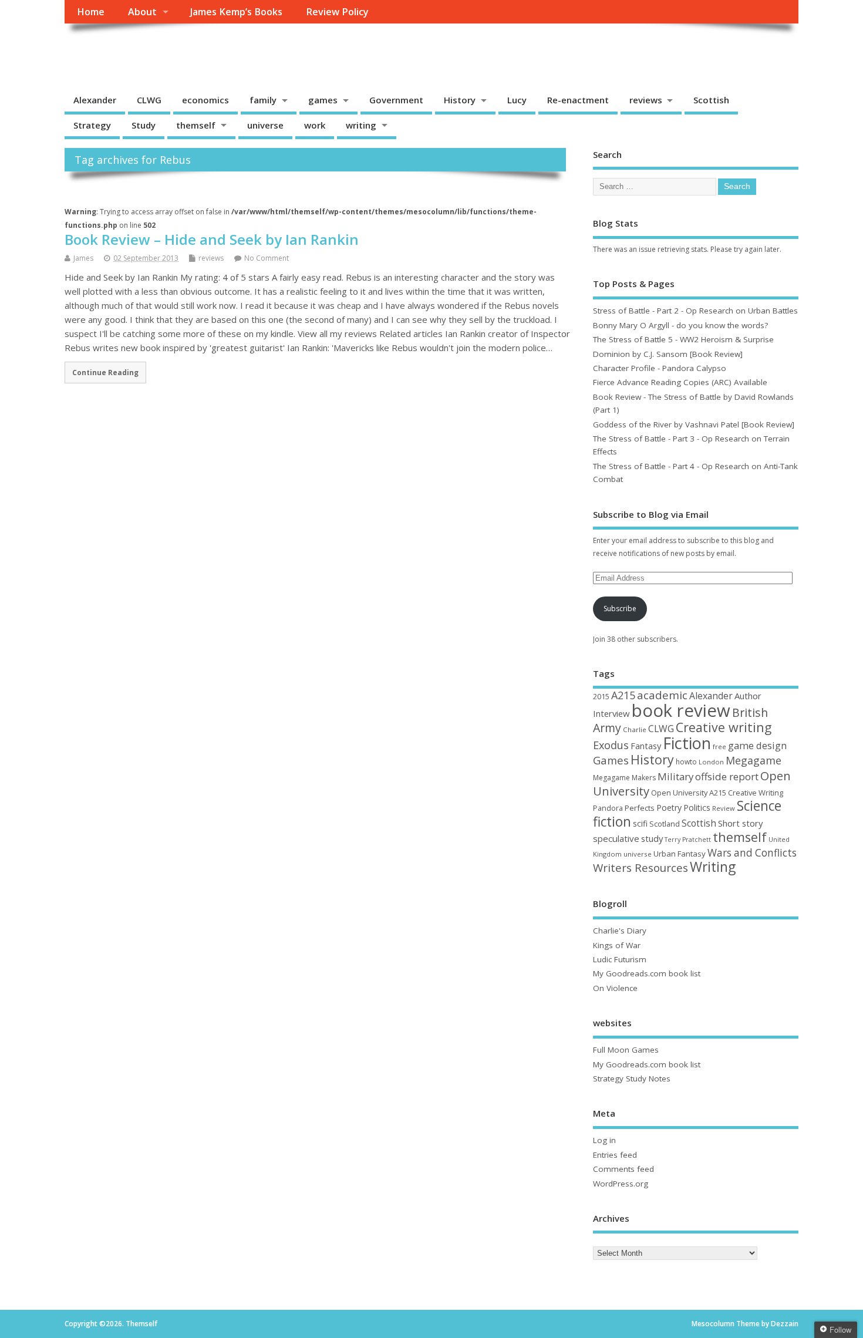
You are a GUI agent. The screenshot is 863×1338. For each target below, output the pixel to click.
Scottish (711, 100)
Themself (109, 50)
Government (396, 100)
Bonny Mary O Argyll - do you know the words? (680, 325)
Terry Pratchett (688, 839)
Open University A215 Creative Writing (717, 792)
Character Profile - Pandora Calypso (659, 368)
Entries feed (615, 1155)
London (711, 761)
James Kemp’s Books (236, 11)
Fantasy (646, 745)
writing (361, 125)
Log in (604, 1140)
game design (757, 745)
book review (681, 710)
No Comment (266, 258)
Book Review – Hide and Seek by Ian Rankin (212, 239)
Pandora (608, 808)
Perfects (640, 808)
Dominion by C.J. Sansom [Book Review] (668, 354)
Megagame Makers (624, 778)
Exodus (611, 745)
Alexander (94, 100)
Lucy (517, 100)
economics (205, 100)
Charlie (634, 729)
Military (675, 776)
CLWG (149, 100)
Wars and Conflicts (752, 853)
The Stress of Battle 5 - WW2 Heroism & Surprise (683, 339)
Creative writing (723, 727)
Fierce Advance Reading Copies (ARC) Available (680, 382)
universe (265, 125)
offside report (727, 776)
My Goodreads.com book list (646, 973)
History (460, 100)
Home (90, 11)
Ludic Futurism (619, 959)
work (314, 125)
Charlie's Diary (619, 930)
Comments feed (623, 1169)
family (263, 100)
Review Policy (337, 11)
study (652, 838)
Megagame (753, 760)
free (719, 746)
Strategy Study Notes (631, 1078)
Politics (696, 807)
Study (144, 125)
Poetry (669, 807)
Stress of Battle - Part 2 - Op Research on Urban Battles (695, 310)
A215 (623, 695)
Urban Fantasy (679, 853)
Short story (740, 823)
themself (195, 125)
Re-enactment (578, 100)
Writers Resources (640, 867)
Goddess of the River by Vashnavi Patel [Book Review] (693, 424)
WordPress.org (620, 1183)
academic (662, 694)
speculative (616, 838)
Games (611, 760)
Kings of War (616, 945)
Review (723, 808)
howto (686, 762)
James (83, 258)
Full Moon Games (626, 1049)
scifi (640, 823)
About (142, 11)
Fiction (687, 743)
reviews (645, 100)
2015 (601, 696)
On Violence (615, 988)
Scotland (664, 823)
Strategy (92, 125)
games (323, 100)
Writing (713, 867)
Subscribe (620, 609)
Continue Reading (105, 372)
